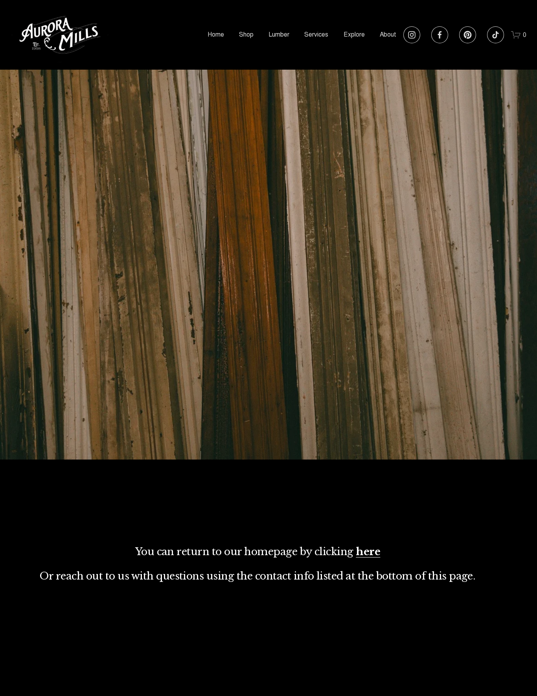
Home (216, 34)
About (388, 34)
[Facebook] (439, 34)
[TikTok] (495, 34)
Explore (354, 34)
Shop (246, 34)
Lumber (278, 34)
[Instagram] (411, 34)
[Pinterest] (467, 34)
